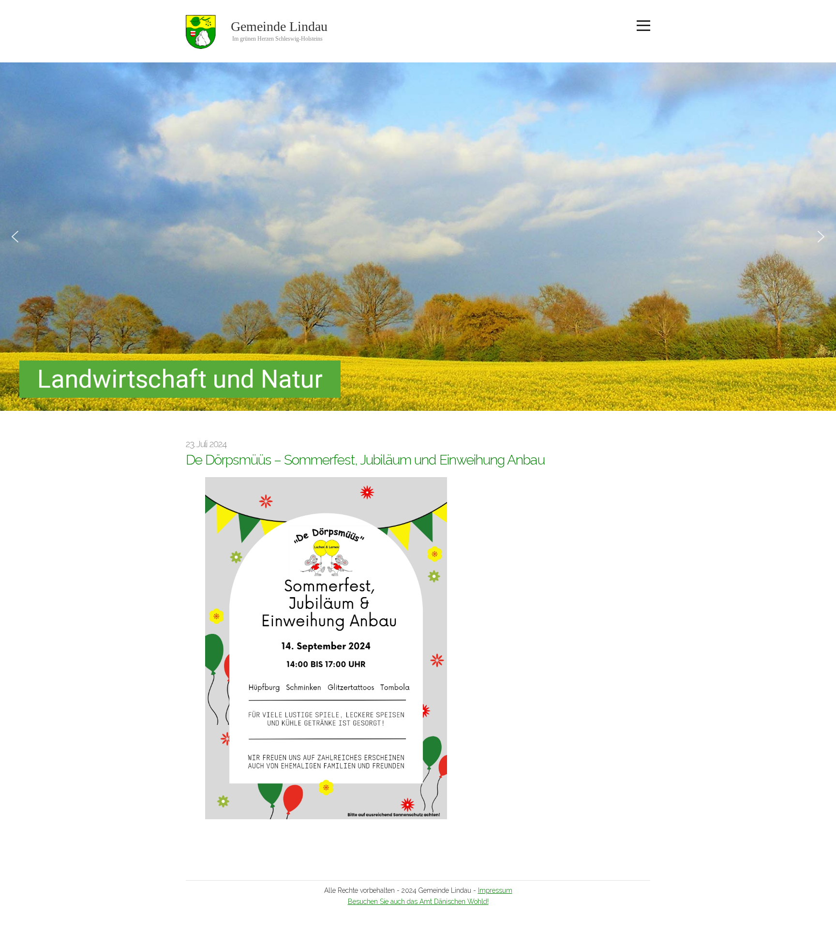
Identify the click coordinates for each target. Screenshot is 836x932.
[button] (15, 236)
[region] (418, 236)
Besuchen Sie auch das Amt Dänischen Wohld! (418, 901)
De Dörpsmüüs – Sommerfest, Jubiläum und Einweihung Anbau (365, 460)
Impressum (495, 890)
